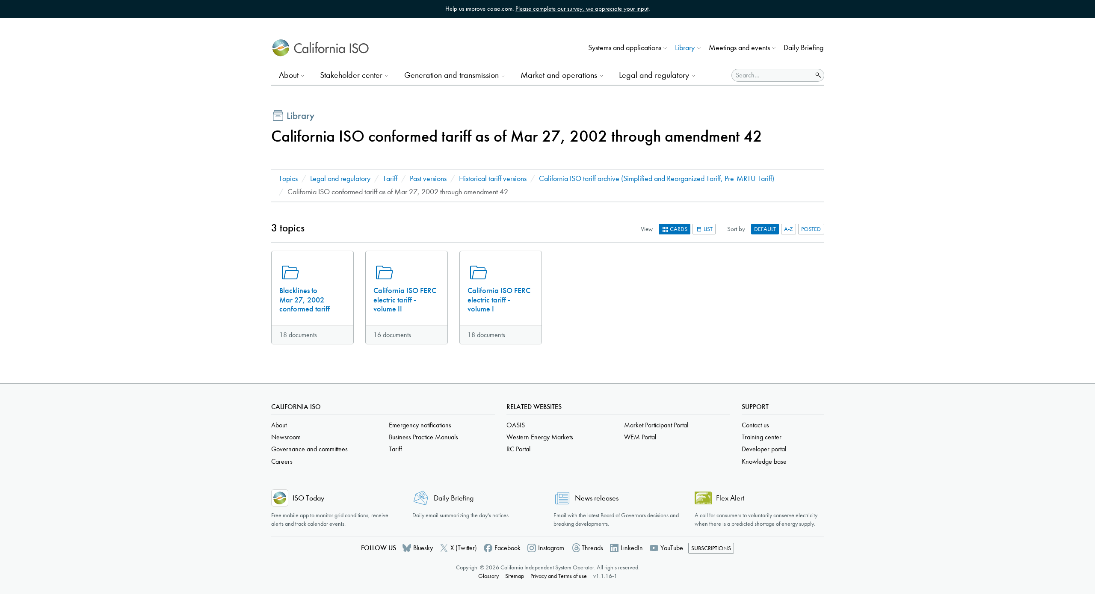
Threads (592, 548)
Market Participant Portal (656, 425)
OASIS (515, 425)
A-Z (788, 229)
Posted (811, 229)
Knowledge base (764, 461)
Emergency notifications (420, 425)
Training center (761, 437)
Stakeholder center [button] (351, 75)
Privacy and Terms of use (558, 576)
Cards (678, 229)
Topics (288, 178)
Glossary (488, 576)
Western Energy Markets (539, 437)
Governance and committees (309, 449)
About (279, 425)
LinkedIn (632, 548)
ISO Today (308, 498)
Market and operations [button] (559, 75)
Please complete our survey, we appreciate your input (581, 8)
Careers (282, 461)
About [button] (289, 75)
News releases (597, 498)
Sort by (736, 229)
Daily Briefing (803, 47)
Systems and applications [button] (624, 47)
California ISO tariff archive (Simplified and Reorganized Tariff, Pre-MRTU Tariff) (656, 178)
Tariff (390, 178)
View (647, 229)
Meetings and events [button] (739, 47)
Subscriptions (711, 548)
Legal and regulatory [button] (654, 75)
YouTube (671, 548)
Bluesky (423, 548)
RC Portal (518, 449)
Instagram (551, 548)
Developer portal (764, 449)
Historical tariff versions (493, 178)
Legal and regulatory (340, 178)
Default (765, 229)
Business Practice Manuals (423, 437)
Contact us (755, 425)
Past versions (428, 178)
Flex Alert (730, 498)
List (707, 229)
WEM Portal (640, 437)
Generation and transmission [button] (451, 75)
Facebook (507, 548)
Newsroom (286, 437)
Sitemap (514, 576)
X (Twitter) (463, 548)
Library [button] (685, 47)
